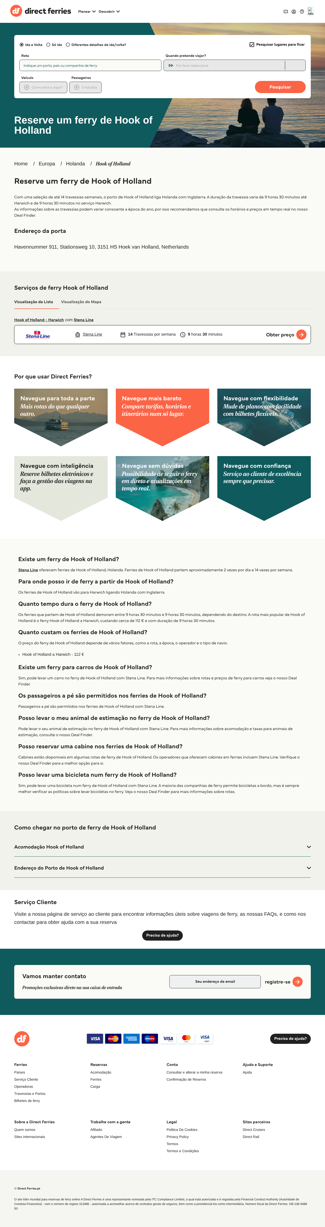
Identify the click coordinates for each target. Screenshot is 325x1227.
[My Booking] (285, 11)
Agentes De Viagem (106, 1137)
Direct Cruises (254, 1130)
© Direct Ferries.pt (27, 1188)
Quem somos (24, 1130)
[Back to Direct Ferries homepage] (40, 11)
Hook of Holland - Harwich (39, 320)
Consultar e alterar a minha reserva (194, 1072)
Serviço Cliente (26, 1079)
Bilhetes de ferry (27, 1101)
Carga (95, 1086)
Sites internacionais (29, 1137)
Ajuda (247, 1072)
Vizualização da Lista (33, 302)
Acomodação (100, 1072)
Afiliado (96, 1130)
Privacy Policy (178, 1137)
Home (21, 164)
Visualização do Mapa (81, 302)
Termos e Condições (183, 1151)
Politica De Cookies (182, 1130)
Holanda (75, 164)
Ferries (96, 1079)
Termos (172, 1144)
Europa (47, 164)
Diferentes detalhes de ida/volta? (98, 45)
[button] (162, 847)
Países (19, 1072)
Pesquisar (280, 87)
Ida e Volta (33, 45)
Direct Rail (251, 1137)
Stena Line (84, 320)
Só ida (57, 45)
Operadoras (23, 1086)
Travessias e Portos (29, 1094)
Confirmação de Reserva (186, 1079)
